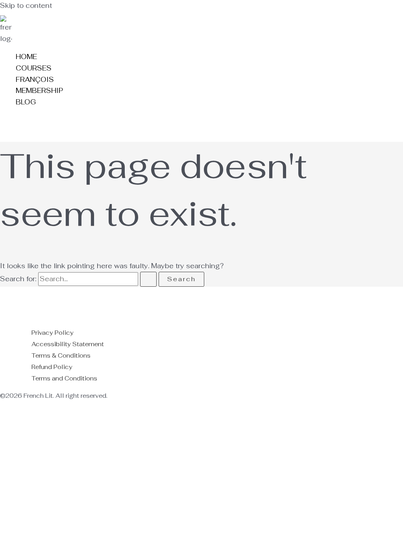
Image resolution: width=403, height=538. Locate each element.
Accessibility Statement (67, 344)
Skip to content (26, 5)
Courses (34, 68)
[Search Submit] (148, 279)
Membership (39, 90)
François (35, 79)
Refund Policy (51, 367)
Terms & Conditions (61, 355)
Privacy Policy (52, 332)
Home (26, 56)
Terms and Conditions (64, 378)
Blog (26, 102)
